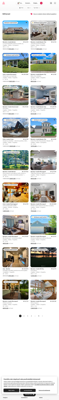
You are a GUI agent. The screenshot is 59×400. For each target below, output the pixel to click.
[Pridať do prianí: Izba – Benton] (26, 249)
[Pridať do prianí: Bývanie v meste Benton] (26, 22)
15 (38, 316)
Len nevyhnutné (28, 390)
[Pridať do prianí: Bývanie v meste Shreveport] (54, 152)
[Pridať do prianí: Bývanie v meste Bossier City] (54, 22)
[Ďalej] (42, 316)
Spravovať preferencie (44, 390)
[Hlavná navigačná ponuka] (55, 3)
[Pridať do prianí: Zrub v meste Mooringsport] (26, 184)
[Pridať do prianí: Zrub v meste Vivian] (26, 120)
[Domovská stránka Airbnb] (3, 3)
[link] (16, 316)
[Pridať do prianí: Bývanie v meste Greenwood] (26, 87)
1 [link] (20, 316)
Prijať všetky (11, 390)
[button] (11, 49)
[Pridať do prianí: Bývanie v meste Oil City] (54, 249)
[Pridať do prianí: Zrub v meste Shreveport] (26, 55)
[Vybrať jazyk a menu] (51, 3)
